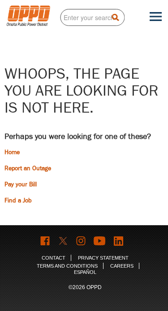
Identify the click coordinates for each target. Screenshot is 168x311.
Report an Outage (27, 168)
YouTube (100, 241)
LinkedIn (119, 241)
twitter (63, 241)
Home (12, 152)
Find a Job (18, 200)
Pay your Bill (20, 184)
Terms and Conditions (67, 266)
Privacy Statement (103, 258)
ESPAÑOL (85, 272)
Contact (53, 258)
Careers (122, 266)
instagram (81, 241)
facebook (45, 241)
